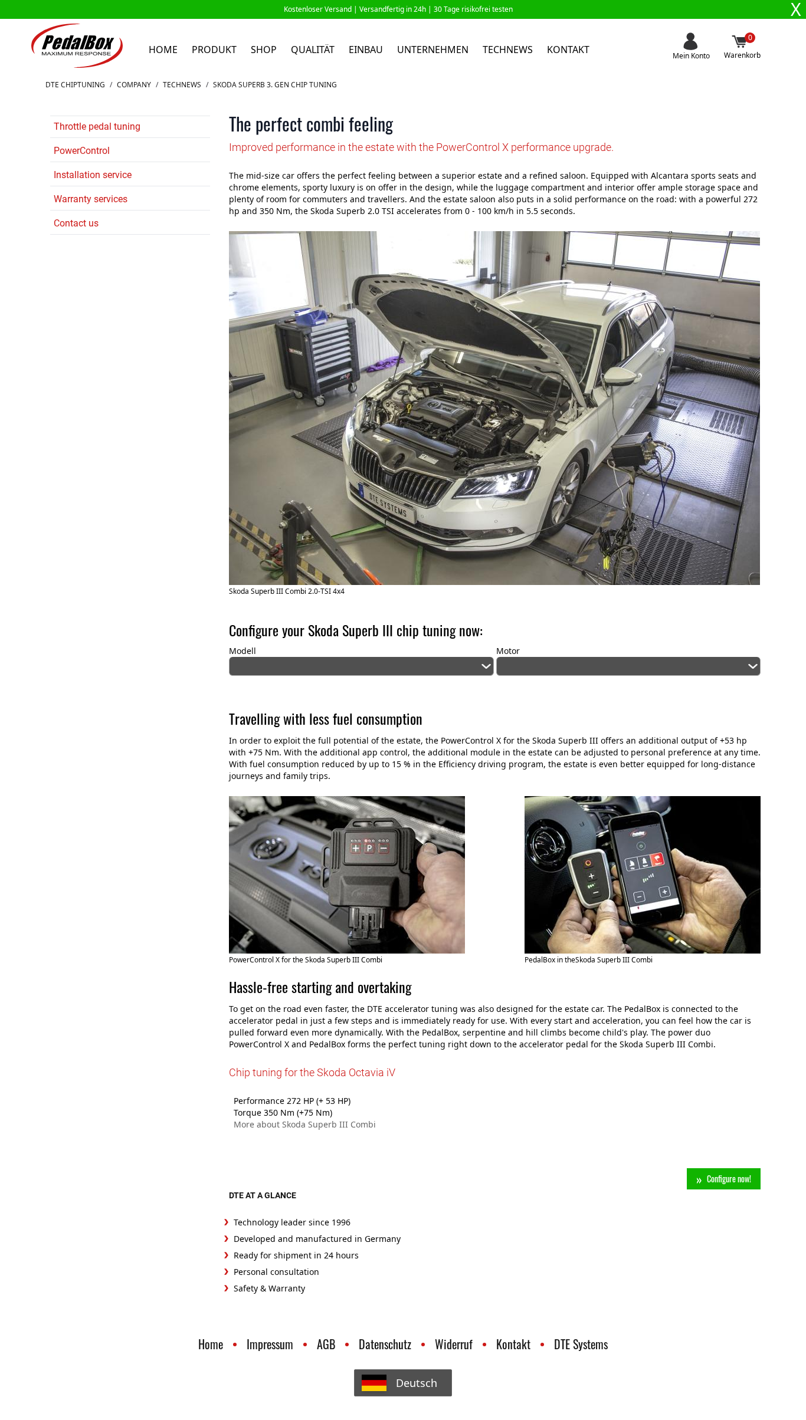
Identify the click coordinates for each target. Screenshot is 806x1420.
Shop (264, 49)
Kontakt (568, 49)
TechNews (182, 85)
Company (134, 85)
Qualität (313, 49)
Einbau (366, 49)
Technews (508, 49)
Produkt (214, 49)
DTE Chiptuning (75, 85)
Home (163, 49)
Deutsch (416, 1383)
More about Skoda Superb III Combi (305, 1124)
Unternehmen (432, 49)
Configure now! (729, 1178)
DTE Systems (581, 1344)
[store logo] (77, 46)
